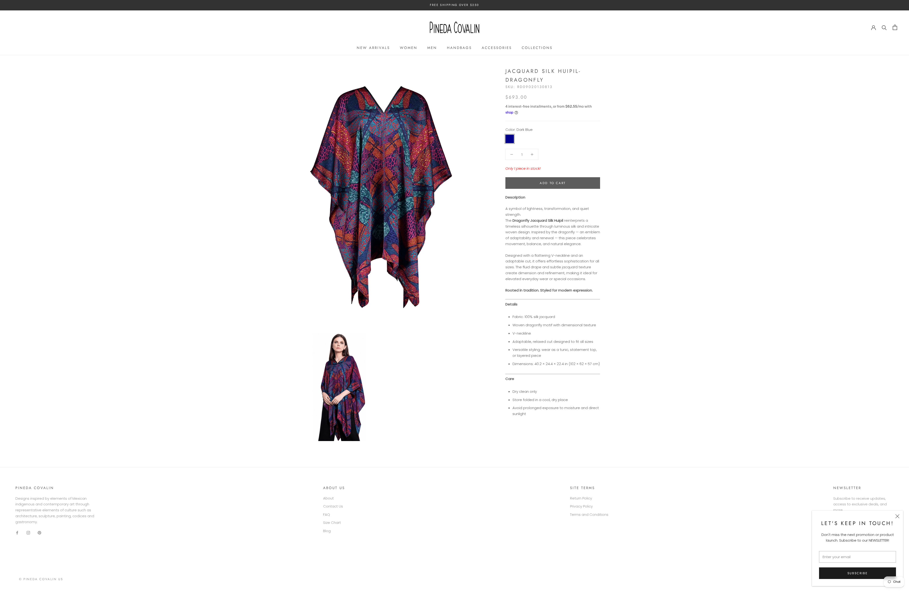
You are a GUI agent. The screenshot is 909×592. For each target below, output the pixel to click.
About (328, 498)
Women (408, 47)
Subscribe (857, 573)
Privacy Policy (581, 506)
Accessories (497, 47)
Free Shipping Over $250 (454, 5)
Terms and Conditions (589, 514)
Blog (327, 530)
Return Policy (581, 498)
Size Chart (332, 522)
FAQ (326, 514)
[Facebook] (17, 532)
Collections (537, 47)
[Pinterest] (39, 532)
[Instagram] (28, 532)
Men (432, 47)
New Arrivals (373, 47)
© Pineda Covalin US (41, 579)
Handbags (459, 47)
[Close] (897, 516)
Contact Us (333, 506)
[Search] (884, 27)
